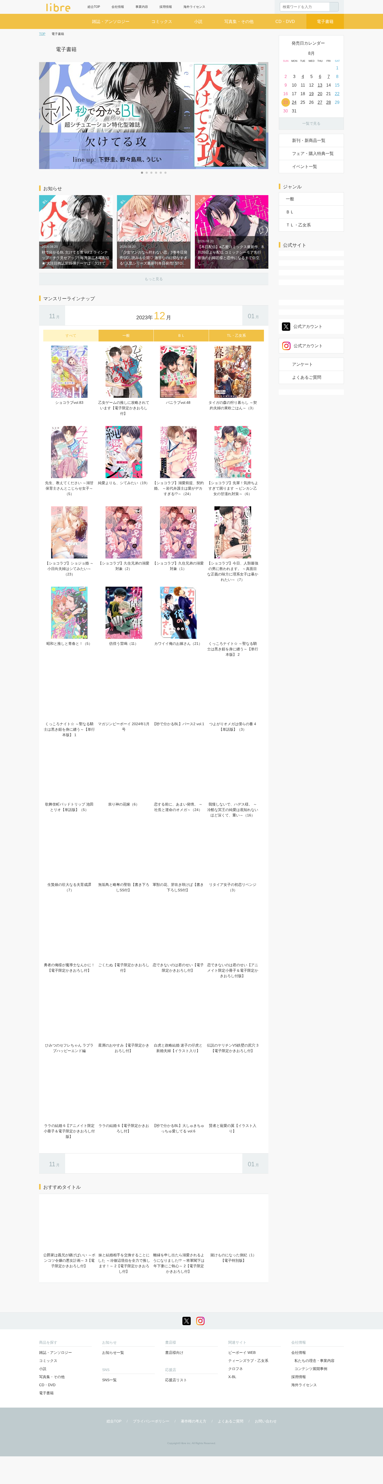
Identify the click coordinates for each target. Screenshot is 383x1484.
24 (294, 102)
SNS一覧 (109, 1380)
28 (328, 102)
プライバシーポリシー (151, 1421)
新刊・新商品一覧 (308, 140)
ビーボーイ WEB (242, 1352)
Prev (44, 115)
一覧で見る (311, 123)
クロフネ (235, 1369)
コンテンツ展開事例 (310, 1369)
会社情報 (118, 7)
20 (320, 94)
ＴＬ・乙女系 (298, 225)
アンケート (302, 364)
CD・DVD (285, 21)
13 (320, 85)
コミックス (161, 21)
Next (263, 115)
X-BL (232, 1377)
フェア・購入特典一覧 (313, 153)
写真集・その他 (239, 21)
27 (320, 102)
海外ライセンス (194, 7)
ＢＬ (290, 212)
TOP (42, 34)
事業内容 (141, 7)
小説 (198, 21)
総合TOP (94, 7)
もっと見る (154, 279)
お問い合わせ (266, 1421)
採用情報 (165, 7)
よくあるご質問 (306, 377)
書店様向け (174, 1352)
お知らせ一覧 (113, 1352)
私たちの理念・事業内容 (314, 1361)
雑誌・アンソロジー (110, 21)
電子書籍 (325, 21)
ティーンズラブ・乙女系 (248, 1361)
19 (311, 94)
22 (337, 94)
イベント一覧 (304, 166)
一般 (290, 199)
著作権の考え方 (193, 1421)
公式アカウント (308, 326)
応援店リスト (176, 1380)
